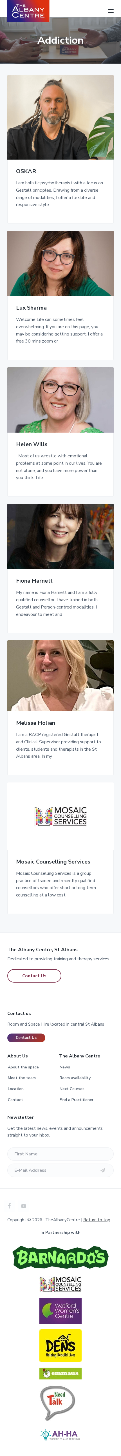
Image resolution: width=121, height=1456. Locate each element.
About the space (23, 1067)
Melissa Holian (35, 723)
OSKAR (26, 171)
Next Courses (72, 1089)
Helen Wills (32, 444)
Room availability (75, 1078)
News (65, 1067)
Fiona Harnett (34, 581)
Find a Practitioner (76, 1099)
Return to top (96, 1220)
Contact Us (34, 976)
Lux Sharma (31, 308)
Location (16, 1089)
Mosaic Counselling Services (53, 861)
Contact (15, 1099)
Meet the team (22, 1078)
